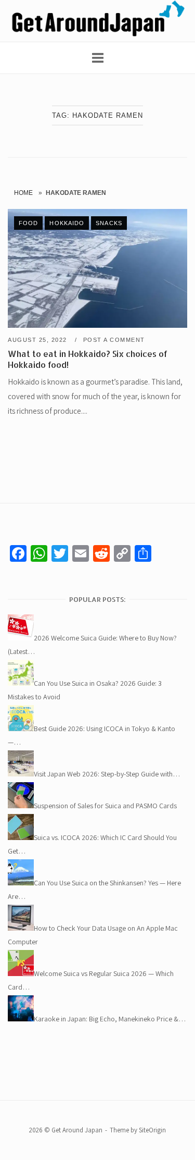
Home (23, 192)
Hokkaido (66, 223)
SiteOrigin (152, 1130)
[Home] (97, 34)
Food (28, 223)
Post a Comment (114, 340)
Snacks (109, 223)
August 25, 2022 (38, 340)
